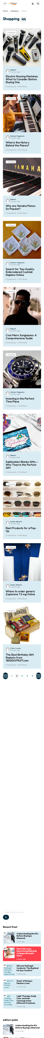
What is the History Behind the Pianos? (17, 144)
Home (5, 11)
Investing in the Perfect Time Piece (20, 400)
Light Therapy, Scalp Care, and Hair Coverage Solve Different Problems (26, 999)
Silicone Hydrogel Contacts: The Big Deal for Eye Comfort (27, 968)
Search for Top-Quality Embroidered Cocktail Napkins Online (20, 272)
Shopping (14, 11)
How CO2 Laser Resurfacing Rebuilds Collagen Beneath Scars (27, 952)
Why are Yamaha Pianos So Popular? (20, 207)
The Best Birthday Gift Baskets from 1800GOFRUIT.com (20, 657)
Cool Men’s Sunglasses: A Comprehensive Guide (21, 337)
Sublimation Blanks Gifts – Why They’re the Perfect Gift (22, 464)
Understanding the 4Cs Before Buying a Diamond (27, 935)
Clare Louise (15, 648)
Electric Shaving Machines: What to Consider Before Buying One (22, 79)
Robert (13, 70)
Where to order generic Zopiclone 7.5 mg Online (20, 593)
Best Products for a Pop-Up (21, 529)
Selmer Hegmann (17, 136)
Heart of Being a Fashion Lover (24, 982)
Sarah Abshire (16, 521)
